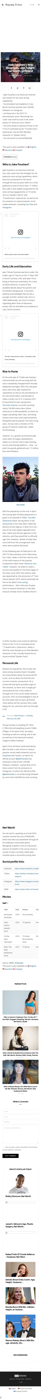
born (27, 272)
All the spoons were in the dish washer (17, 254)
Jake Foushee (19, 258)
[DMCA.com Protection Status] (21, 1376)
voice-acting (22, 582)
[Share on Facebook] (11, 88)
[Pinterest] (23, 88)
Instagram (6, 207)
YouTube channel (9, 405)
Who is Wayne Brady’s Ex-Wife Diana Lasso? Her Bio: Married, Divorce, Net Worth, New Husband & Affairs (20, 1089)
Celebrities (20, 60)
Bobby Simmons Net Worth (18, 1196)
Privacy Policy (20, 1379)
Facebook (6, 755)
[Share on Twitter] (17, 88)
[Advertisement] (20, 31)
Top (21, 1382)
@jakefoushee (8, 774)
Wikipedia (19, 963)
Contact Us (28, 1379)
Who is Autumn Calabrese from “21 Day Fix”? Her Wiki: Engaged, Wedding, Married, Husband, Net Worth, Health (20, 1019)
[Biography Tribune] (13, 5)
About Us (12, 1379)
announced (7, 524)
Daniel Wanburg (16, 75)
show (14, 157)
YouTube (29, 204)
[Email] (30, 88)
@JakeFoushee (22, 759)
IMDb (11, 963)
